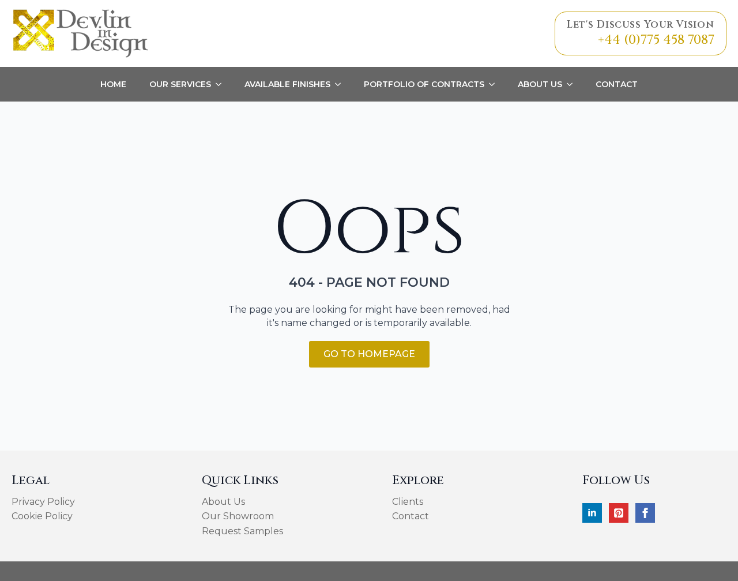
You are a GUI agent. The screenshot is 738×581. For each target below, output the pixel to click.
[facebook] (645, 513)
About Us (540, 84)
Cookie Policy (42, 516)
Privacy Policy (43, 501)
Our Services (180, 84)
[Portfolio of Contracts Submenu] (495, 84)
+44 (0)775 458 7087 (656, 40)
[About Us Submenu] (573, 84)
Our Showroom (238, 516)
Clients (407, 501)
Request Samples (242, 531)
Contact (617, 84)
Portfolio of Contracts (424, 84)
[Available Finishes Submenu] (341, 84)
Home (113, 84)
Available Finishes (287, 84)
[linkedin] (592, 513)
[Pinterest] (618, 513)
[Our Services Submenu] (222, 84)
